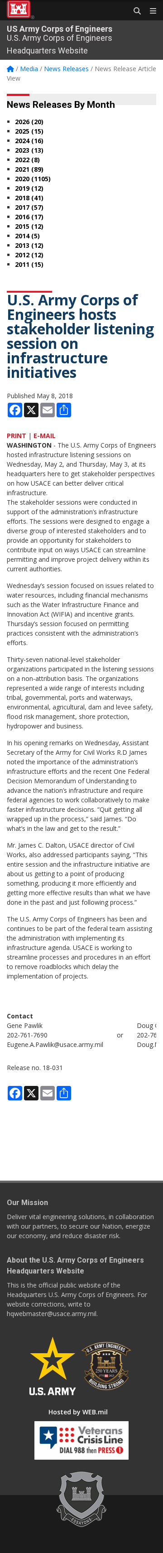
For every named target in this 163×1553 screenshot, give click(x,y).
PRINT (16, 435)
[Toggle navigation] (149, 11)
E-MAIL (45, 435)
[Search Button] (134, 11)
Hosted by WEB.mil (78, 1412)
